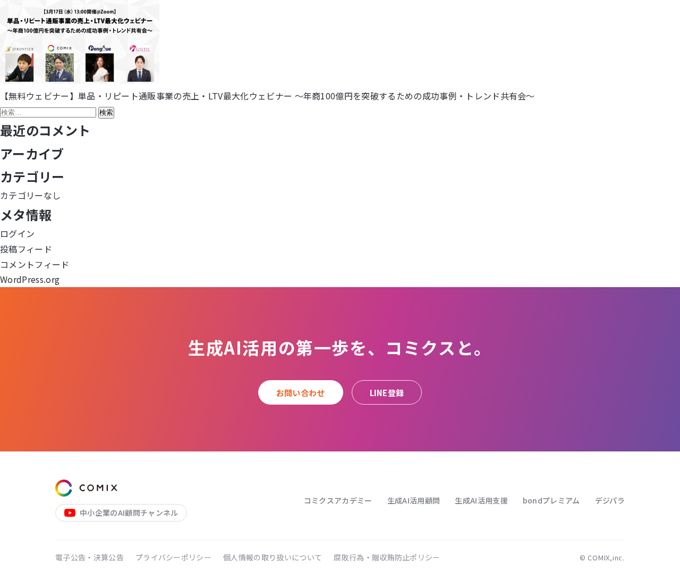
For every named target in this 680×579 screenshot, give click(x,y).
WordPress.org (30, 279)
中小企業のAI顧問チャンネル (129, 512)
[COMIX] (86, 488)
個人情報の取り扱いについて (272, 557)
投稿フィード (26, 248)
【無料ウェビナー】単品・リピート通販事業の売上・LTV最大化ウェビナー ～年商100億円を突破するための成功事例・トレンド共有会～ (267, 95)
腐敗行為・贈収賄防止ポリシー (387, 557)
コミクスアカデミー (338, 500)
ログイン (17, 233)
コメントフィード (35, 264)
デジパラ (610, 500)
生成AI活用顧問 (413, 500)
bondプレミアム (551, 500)
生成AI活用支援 (481, 500)
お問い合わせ (300, 392)
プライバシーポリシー (173, 557)
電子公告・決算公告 (89, 557)
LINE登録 (387, 392)
